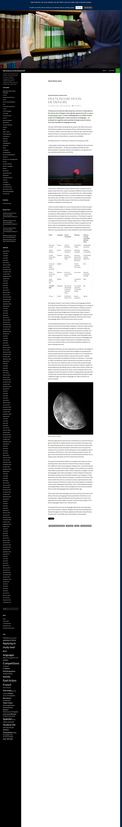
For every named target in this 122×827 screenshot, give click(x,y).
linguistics (5, 138)
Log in (4, 619)
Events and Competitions (9, 102)
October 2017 (6, 494)
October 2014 (6, 577)
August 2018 (6, 471)
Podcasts (5, 712)
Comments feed (7, 623)
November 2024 (7, 299)
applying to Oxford (9, 640)
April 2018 (5, 480)
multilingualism (86, 525)
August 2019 (6, 444)
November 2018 (7, 464)
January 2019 (6, 460)
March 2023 (6, 345)
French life (5, 113)
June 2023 (5, 338)
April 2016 (5, 535)
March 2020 (6, 428)
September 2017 (7, 496)
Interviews (5, 693)
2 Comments (77, 106)
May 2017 (5, 506)
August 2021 (6, 388)
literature (7, 698)
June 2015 (5, 558)
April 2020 (5, 425)
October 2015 (6, 549)
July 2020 (5, 418)
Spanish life (5, 170)
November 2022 (7, 354)
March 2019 (6, 455)
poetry (9, 711)
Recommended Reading (9, 154)
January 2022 (6, 377)
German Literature (7, 125)
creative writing (7, 673)
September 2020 (7, 414)
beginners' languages (8, 657)
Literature (5, 141)
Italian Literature (7, 134)
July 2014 (5, 584)
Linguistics (12, 695)
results (8, 714)
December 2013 (7, 600)
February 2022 (6, 375)
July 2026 (5, 253)
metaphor (70, 525)
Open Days (5, 145)
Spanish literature (7, 173)
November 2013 (7, 602)
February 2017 (6, 512)
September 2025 (7, 276)
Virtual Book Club (7, 187)
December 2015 (7, 545)
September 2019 (7, 441)
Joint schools (6, 695)
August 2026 (6, 251)
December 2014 (7, 572)
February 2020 (6, 430)
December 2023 (7, 324)
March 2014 (6, 593)
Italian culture (6, 131)
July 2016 (5, 528)
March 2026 (6, 262)
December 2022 (7, 352)
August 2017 (6, 499)
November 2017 (7, 492)
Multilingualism (53, 95)
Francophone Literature (9, 106)
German (5, 118)
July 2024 (5, 308)
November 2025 (7, 271)
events (6, 676)
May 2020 (5, 423)
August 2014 (6, 581)
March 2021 (6, 400)
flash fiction (9, 680)
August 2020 (6, 416)
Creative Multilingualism (57, 525)
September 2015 (7, 551)
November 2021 (7, 382)
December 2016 (7, 517)
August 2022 (6, 361)
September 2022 (7, 359)
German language (7, 120)
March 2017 (6, 510)
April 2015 (5, 563)
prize (4, 714)
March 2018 (6, 483)
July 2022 (5, 363)
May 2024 (5, 313)
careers (5, 660)
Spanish (5, 168)
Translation (63, 95)
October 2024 (6, 301)
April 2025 (5, 288)
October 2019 (6, 439)
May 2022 (5, 368)
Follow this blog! (7, 203)
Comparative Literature (8, 97)
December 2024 (7, 297)
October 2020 (6, 411)
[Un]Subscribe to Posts (8, 628)
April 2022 (5, 370)
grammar (14, 690)
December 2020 (7, 407)
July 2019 (5, 446)
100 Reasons (6, 638)
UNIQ (14, 732)
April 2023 (5, 343)
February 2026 (6, 265)
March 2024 (6, 317)
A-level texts (13, 638)
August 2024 (6, 306)
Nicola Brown (66, 106)
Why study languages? (8, 191)
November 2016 (7, 519)
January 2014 (6, 597)
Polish (4, 148)
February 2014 (6, 595)
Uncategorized (6, 184)
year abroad (8, 739)
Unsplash (59, 436)
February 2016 (6, 540)
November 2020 (7, 409)
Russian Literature (7, 164)
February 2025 (6, 292)
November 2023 (7, 327)
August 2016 (6, 526)
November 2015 (7, 547)
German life (6, 122)
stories (13, 719)
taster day (11, 727)
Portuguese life (6, 152)
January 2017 (6, 515)
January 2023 (6, 349)
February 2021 (6, 402)
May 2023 (5, 340)
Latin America (6, 136)
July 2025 (5, 281)
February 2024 (6, 320)
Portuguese (6, 150)
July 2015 (5, 556)
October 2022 (6, 356)
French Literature (7, 687)
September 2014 (7, 579)
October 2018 (6, 467)
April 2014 (5, 590)
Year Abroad (6, 193)
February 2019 (6, 457)
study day (5, 727)
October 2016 (6, 522)
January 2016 (6, 542)
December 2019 (7, 434)
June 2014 (5, 586)
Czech (4, 99)
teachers (6, 730)
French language (7, 111)
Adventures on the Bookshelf (14, 71)
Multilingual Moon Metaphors (64, 100)
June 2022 (5, 366)
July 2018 (5, 473)
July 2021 (5, 391)
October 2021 (6, 384)
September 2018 (7, 469)
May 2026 (5, 258)
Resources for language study (10, 159)
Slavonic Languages (7, 166)
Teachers (5, 180)
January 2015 (6, 570)
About (104, 70)
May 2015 (5, 561)
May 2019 (5, 450)
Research (5, 157)
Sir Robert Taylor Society (9, 716)
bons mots (15, 657)
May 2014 (5, 588)
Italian (4, 129)
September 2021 (7, 386)
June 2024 (5, 310)
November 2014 (7, 574)
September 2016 (7, 524)
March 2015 (6, 565)
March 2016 (6, 538)
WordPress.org (6, 625)
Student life (5, 175)
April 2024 (5, 315)
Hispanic (5, 127)
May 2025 (5, 285)
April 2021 (5, 398)
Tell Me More (88, 7)
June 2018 (5, 476)
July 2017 (5, 501)
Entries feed (6, 621)
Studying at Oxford (7, 177)
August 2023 (6, 333)
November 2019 (7, 437)
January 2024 (6, 322)
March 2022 (6, 372)
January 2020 (6, 432)
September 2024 (7, 304)
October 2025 (6, 274)
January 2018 (6, 487)
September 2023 (7, 331)
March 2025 (6, 290)
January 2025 (6, 294)
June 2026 (5, 255)
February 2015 (6, 568)
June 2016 (5, 531)
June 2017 (5, 503)
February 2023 (6, 347)
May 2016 (5, 533)
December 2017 (7, 489)
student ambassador (8, 722)
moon (77, 525)
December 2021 (7, 379)
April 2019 (5, 453)
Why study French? (7, 189)
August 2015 (6, 554)
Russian (5, 161)
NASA (53, 436)
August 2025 (6, 278)
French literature (7, 115)
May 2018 (5, 478)
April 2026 (5, 260)
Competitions (11, 663)
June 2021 (5, 393)
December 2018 (7, 462)
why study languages (8, 736)
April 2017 (5, 508)
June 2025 (5, 283)
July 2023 (5, 336)
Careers (5, 95)
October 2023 (6, 329)
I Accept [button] (79, 7)
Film (4, 104)
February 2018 (6, 485)
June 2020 (5, 421)
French (4, 108)
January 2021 (6, 405)
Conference (6, 666)
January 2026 (6, 267)
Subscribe (111, 70)
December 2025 (7, 269)
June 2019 (5, 448)
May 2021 (5, 395)
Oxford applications (9, 705)
